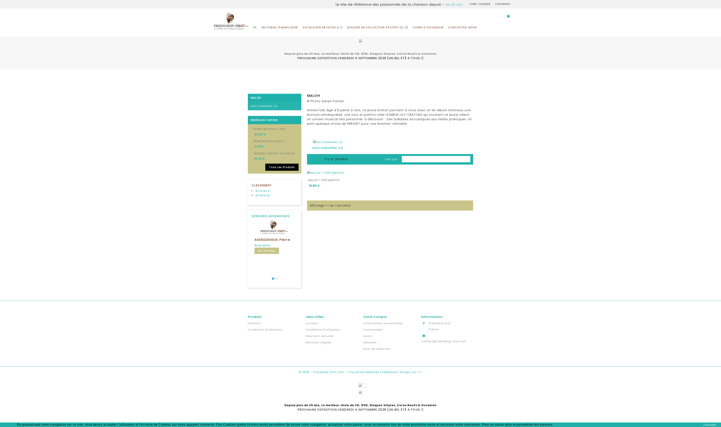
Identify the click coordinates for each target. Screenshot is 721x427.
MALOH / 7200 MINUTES (324, 180)
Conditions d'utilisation (265, 330)
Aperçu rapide (355, 172)
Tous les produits (282, 167)
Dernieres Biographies (271, 216)
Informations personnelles (383, 323)
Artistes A (262, 191)
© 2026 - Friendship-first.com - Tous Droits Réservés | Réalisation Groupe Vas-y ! (360, 372)
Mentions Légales (319, 342)
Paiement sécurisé (320, 336)
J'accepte (709, 424)
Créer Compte (479, 4)
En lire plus (266, 251)
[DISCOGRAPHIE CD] (327, 143)
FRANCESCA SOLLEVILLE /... (270, 141)
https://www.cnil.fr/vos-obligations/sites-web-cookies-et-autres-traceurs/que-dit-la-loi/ (619, 424)
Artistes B (262, 195)
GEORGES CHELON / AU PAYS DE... (275, 153)
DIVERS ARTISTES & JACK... (270, 129)
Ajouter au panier (329, 172)
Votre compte (375, 317)
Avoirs (367, 336)
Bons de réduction (377, 349)
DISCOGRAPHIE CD (264, 106)
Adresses (370, 342)
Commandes (373, 330)
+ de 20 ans (452, 4)
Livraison (254, 323)
